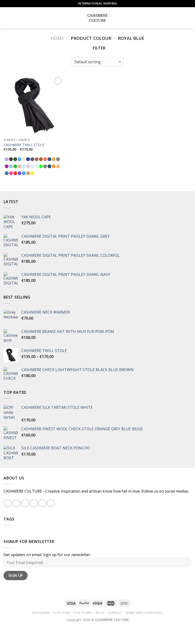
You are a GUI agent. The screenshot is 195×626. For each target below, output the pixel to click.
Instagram (41, 613)
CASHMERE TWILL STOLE (24, 145)
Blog (100, 613)
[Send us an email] (25, 503)
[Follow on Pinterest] (42, 503)
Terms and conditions (144, 613)
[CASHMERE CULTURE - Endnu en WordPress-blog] (97, 18)
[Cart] (189, 18)
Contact (114, 613)
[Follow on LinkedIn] (51, 503)
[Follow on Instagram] (16, 503)
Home (57, 38)
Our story (61, 613)
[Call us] (34, 503)
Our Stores (83, 613)
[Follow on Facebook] (8, 503)
